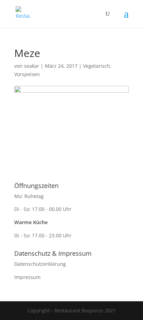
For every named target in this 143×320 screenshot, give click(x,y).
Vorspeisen (27, 74)
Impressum (27, 277)
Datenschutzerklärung (40, 264)
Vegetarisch (96, 66)
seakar (31, 66)
